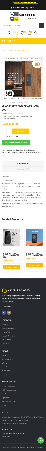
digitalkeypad (6, 152)
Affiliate (4, 363)
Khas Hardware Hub (22, 447)
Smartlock (23, 150)
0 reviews (13, 102)
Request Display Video (18, 143)
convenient (29, 152)
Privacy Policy (6, 332)
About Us (5, 324)
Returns (4, 374)
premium (21, 152)
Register (16, 32)
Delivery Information (9, 328)
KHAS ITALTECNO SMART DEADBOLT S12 (34, 254)
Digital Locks (6, 398)
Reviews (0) (23, 169)
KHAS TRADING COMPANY (15, 114)
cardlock (14, 152)
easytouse (37, 152)
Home (4, 51)
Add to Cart (20, 131)
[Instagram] (9, 313)
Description (23, 163)
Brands (4, 355)
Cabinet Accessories (9, 390)
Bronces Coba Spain (8, 386)
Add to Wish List (11, 137)
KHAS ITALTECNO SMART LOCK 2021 (21, 51)
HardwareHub (10, 150)
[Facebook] (4, 313)
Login (16, 34)
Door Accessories (7, 394)
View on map (8, 307)
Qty (3, 131)
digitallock (31, 150)
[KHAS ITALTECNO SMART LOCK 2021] (23, 79)
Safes (4, 405)
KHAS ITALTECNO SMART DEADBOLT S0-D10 (11, 255)
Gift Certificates (7, 340)
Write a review (23, 102)
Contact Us (6, 344)
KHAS (17, 150)
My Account (6, 371)
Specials (4, 367)
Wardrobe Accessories (9, 402)
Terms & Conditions (8, 336)
